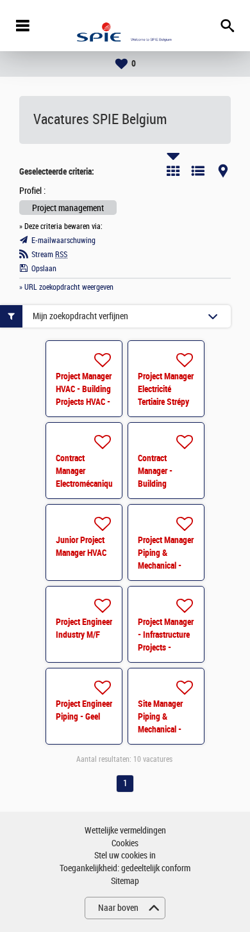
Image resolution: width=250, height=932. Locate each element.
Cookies (125, 843)
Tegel (173, 170)
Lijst (198, 170)
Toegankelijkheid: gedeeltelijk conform (125, 868)
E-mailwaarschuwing (63, 240)
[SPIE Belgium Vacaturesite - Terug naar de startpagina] (125, 26)
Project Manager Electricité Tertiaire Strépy (166, 389)
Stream (49, 254)
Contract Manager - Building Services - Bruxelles (155, 483)
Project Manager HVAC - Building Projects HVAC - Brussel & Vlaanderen (84, 401)
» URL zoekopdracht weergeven (66, 287)
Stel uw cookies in (125, 855)
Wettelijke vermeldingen (125, 830)
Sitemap (125, 881)
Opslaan (43, 268)
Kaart (223, 170)
